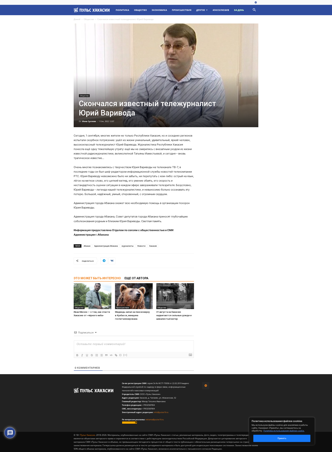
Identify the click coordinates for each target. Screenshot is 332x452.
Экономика (159, 10)
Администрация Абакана (106, 246)
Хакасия (153, 246)
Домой (77, 19)
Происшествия (181, 10)
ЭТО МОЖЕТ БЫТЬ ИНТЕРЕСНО (97, 278)
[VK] (111, 260)
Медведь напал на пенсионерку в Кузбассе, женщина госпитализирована (132, 315)
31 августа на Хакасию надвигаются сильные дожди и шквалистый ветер (174, 315)
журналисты (127, 246)
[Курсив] (82, 355)
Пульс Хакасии (87, 435)
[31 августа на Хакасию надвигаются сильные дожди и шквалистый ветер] (175, 296)
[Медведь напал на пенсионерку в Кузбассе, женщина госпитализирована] (134, 296)
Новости (141, 246)
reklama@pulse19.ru (155, 419)
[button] (254, 10)
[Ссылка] (116, 355)
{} (120, 355)
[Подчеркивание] (87, 355)
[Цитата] (106, 355)
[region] (287, 431)
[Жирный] (77, 355)
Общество (140, 10)
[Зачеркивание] (91, 355)
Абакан (87, 246)
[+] (125, 355)
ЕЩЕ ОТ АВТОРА (136, 278)
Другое (200, 10)
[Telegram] (255, 3)
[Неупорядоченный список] (101, 355)
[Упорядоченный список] (96, 355)
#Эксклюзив (221, 10)
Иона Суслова (89, 121)
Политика (122, 10)
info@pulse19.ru (161, 412)
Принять (282, 438)
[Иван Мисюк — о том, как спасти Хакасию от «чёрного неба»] (92, 296)
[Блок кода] (111, 355)
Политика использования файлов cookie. (284, 430)
